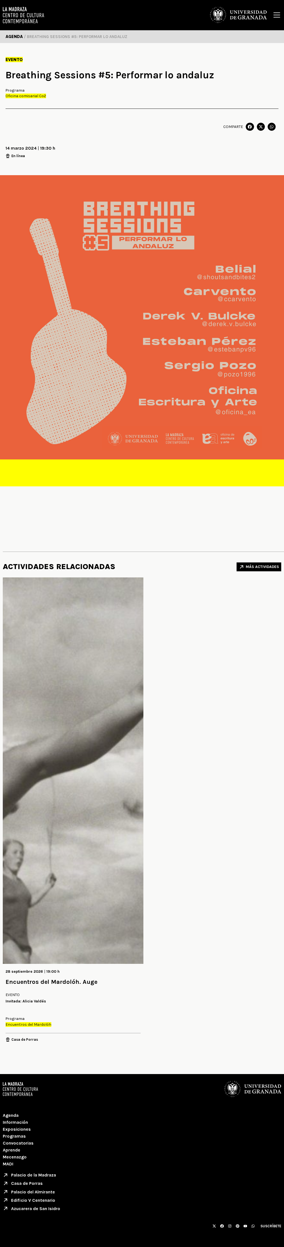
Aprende (11, 1150)
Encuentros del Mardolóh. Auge (51, 981)
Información (15, 1122)
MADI (8, 1163)
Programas (14, 1136)
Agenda (11, 1115)
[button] (250, 127)
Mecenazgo (15, 1157)
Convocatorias (18, 1143)
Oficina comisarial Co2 (26, 96)
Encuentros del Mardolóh (28, 1024)
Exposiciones (17, 1129)
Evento (14, 59)
